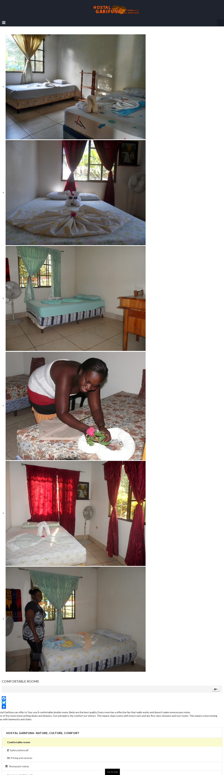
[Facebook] (112, 695)
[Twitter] (112, 699)
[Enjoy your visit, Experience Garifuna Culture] (112, 8)
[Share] (112, 703)
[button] (216, 685)
